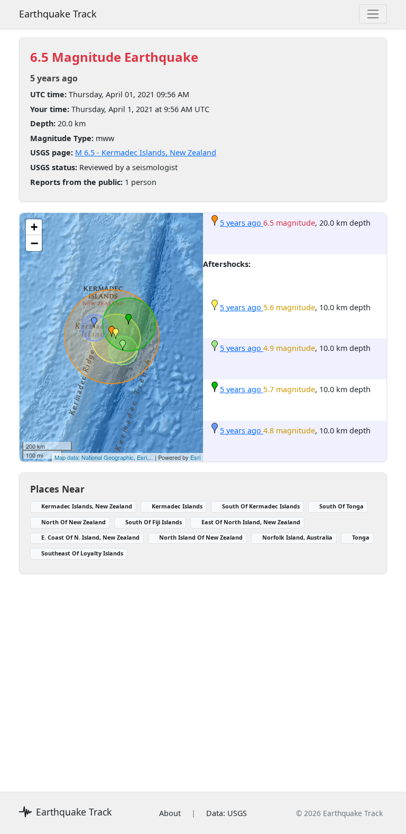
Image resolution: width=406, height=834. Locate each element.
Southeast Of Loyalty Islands (82, 553)
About (170, 813)
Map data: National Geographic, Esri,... (103, 457)
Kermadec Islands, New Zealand (86, 506)
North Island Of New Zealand (201, 537)
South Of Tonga (341, 506)
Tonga (361, 537)
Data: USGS (226, 813)
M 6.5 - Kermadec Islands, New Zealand (145, 152)
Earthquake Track (58, 13)
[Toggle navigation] (373, 14)
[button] (111, 331)
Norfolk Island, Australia (297, 537)
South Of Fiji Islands (153, 522)
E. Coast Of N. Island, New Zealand (90, 537)
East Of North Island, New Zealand (250, 522)
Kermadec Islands (177, 506)
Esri (195, 457)
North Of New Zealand (73, 522)
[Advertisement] (203, 676)
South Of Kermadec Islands (261, 506)
